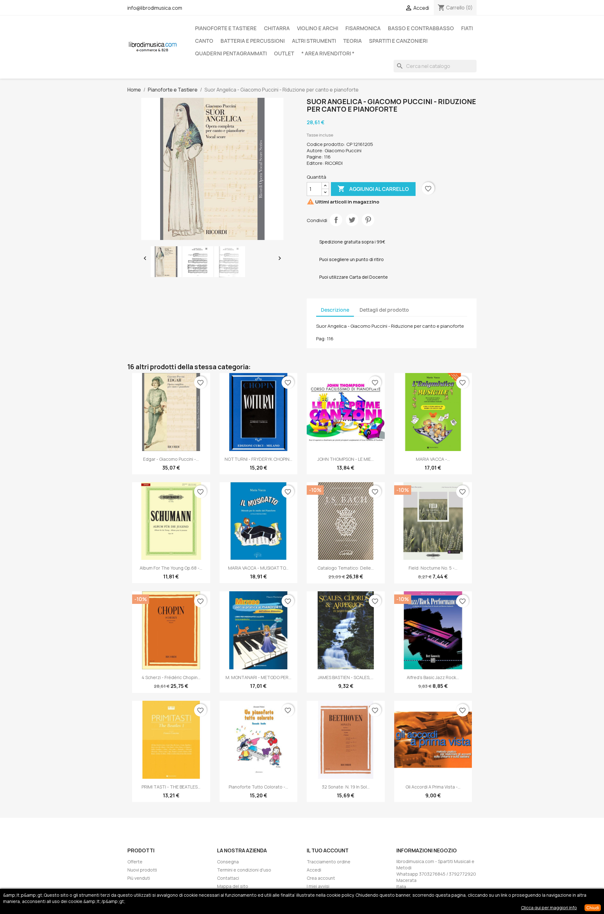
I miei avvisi (318, 886)
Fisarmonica (363, 28)
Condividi (336, 220)
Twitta (352, 220)
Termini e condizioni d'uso (244, 870)
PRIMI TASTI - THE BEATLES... (171, 787)
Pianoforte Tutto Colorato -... (258, 787)
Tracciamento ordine (328, 862)
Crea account (321, 878)
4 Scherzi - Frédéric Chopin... (171, 677)
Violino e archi (317, 28)
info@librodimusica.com (154, 7)
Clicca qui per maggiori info (549, 908)
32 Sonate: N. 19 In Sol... (346, 787)
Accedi (314, 870)
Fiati (467, 28)
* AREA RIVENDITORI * (328, 53)
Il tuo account (328, 850)
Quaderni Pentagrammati (231, 53)
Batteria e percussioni (253, 40)
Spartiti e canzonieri (398, 40)
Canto (204, 40)
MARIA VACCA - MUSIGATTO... (258, 568)
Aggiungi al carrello (373, 188)
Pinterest (368, 220)
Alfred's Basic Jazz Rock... (433, 677)
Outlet (284, 53)
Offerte (135, 862)
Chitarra (277, 28)
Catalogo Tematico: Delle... (345, 568)
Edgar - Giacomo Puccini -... (171, 459)
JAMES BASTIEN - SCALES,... (345, 677)
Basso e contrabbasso (421, 28)
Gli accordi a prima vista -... (433, 787)
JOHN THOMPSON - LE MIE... (345, 459)
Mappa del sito (232, 886)
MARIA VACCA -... (433, 459)
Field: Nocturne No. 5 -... (433, 568)
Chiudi (592, 907)
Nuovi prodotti (142, 870)
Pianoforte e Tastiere (226, 28)
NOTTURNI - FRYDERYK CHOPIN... (258, 459)
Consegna (228, 862)
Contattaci (228, 878)
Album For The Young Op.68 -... (171, 568)
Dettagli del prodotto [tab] (384, 310)
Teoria (352, 40)
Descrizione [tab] (335, 310)
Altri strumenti (314, 40)
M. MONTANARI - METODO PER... (258, 677)
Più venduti (138, 878)
